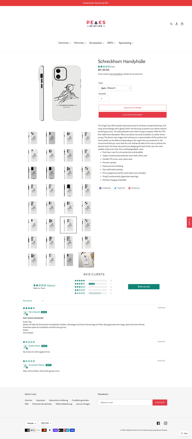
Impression (40, 400)
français (30, 423)
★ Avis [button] (189, 222)
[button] (104, 66)
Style (101, 83)
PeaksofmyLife (131, 430)
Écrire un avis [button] (144, 286)
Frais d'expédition (116, 74)
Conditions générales (80, 400)
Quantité (102, 94)
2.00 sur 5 (51, 285)
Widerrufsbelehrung (64, 404)
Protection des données (42, 404)
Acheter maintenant (133, 115)
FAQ (26, 404)
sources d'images (83, 404)
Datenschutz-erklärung (58, 400)
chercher (28, 400)
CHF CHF (45, 423)
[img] (29, 308)
